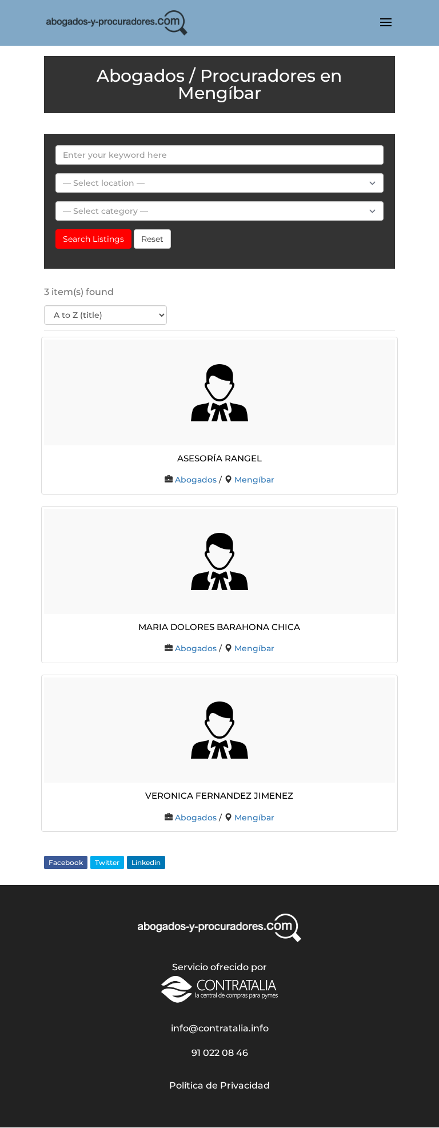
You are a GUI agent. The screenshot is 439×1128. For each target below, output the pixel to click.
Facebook (66, 862)
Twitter (107, 862)
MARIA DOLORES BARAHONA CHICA (219, 625)
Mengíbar (254, 479)
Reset (152, 239)
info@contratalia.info (220, 1028)
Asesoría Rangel (219, 457)
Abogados (196, 479)
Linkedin (146, 862)
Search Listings (93, 239)
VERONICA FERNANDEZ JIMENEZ (219, 794)
